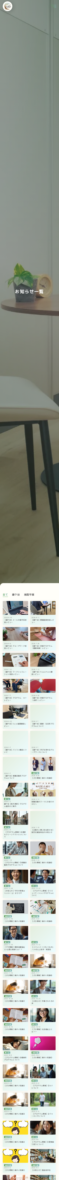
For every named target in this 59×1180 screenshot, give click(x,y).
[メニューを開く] (53, 6)
